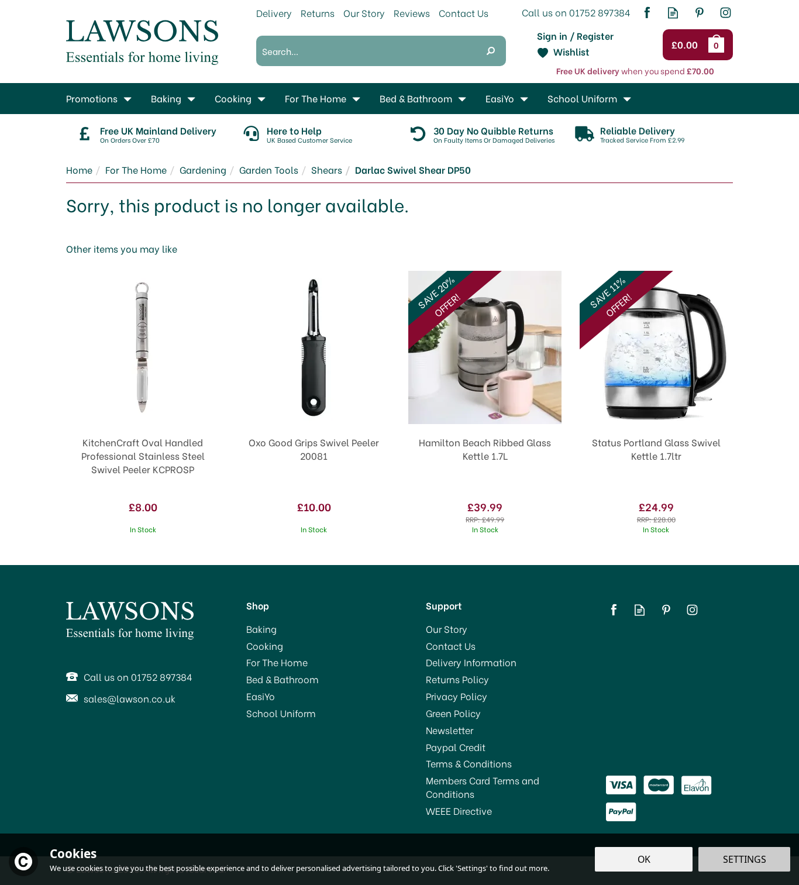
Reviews (412, 12)
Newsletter (449, 730)
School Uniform (281, 713)
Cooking (264, 645)
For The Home (277, 662)
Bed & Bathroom (282, 679)
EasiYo (260, 696)
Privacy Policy (456, 696)
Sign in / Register (575, 35)
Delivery (274, 12)
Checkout (686, 45)
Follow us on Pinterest (699, 12)
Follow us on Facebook (646, 12)
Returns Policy (457, 679)
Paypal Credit (455, 747)
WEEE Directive (459, 810)
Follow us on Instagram (725, 12)
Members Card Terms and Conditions (482, 787)
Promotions (92, 98)
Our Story (446, 628)
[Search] (491, 51)
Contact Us (451, 645)
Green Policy (453, 713)
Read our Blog (673, 12)
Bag (718, 44)
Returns (318, 12)
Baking (261, 628)
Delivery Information (471, 662)
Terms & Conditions (469, 763)
